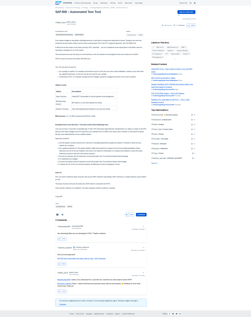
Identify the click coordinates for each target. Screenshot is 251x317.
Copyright (89, 314)
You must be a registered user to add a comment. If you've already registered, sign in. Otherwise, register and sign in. (98, 301)
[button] (188, 25)
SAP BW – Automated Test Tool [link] (119, 7)
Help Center (128, 3)
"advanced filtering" (182, 50)
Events (120, 3)
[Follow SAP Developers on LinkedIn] (180, 314)
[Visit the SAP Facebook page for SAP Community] (169, 314)
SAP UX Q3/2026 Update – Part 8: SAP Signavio (167, 93)
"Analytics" (185, 54)
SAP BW (140, 35)
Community (67, 3)
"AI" (166, 54)
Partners (113, 3)
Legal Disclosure (99, 314)
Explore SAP (183, 3)
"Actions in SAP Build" (158, 50)
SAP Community (59, 7)
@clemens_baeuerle (64, 283)
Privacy (72, 314)
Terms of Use (80, 314)
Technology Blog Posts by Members (99, 7)
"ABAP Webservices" (172, 47)
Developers (104, 3)
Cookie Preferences (128, 314)
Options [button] (178, 15)
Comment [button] (141, 214)
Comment (62, 304)
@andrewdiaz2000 (63, 280)
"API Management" (157, 57)
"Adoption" (170, 50)
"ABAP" (183, 47)
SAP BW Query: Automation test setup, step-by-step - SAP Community (81, 258)
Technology (84, 7)
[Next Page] (174, 59)
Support (117, 314)
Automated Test (131, 35)
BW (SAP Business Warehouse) (64, 34)
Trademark (109, 314)
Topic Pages (139, 3)
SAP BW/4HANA (79, 34)
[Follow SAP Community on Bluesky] (173, 314)
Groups (95, 3)
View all (154, 163)
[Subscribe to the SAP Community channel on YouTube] (176, 314)
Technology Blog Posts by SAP (163, 89)
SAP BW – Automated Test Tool (78, 12)
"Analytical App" (175, 54)
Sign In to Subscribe (186, 12)
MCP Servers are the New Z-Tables (163, 78)
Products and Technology (82, 3)
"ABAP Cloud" (159, 47)
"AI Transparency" (157, 54)
